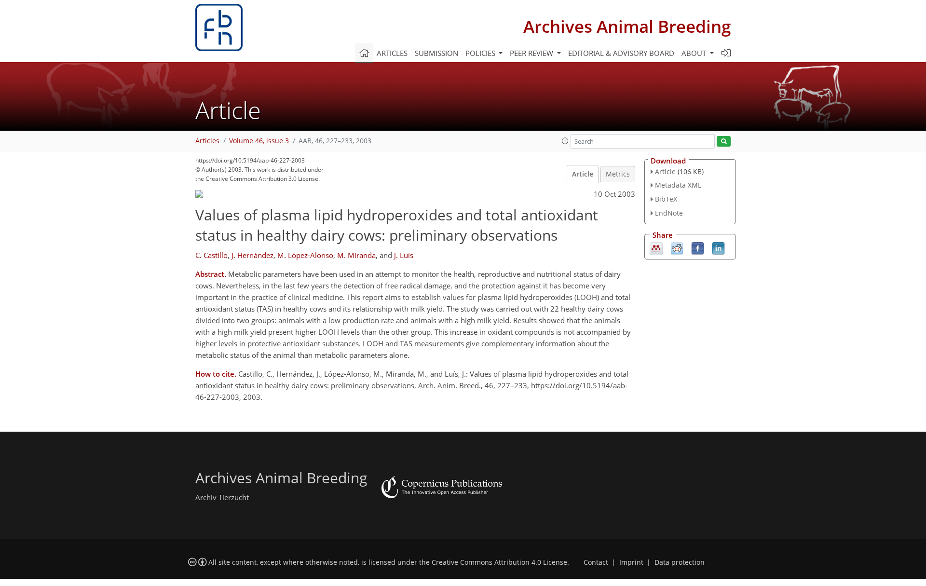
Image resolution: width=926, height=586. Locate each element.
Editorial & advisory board (621, 53)
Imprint (631, 562)
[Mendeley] (656, 247)
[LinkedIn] (718, 247)
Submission (436, 53)
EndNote (669, 213)
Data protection (679, 562)
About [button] (694, 53)
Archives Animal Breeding (627, 26)
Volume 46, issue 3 (259, 140)
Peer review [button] (532, 53)
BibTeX (666, 199)
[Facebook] (697, 247)
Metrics (618, 174)
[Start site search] (724, 141)
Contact (596, 562)
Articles (392, 53)
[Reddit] (676, 247)
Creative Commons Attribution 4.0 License (499, 562)
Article (582, 174)
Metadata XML (678, 185)
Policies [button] (481, 53)
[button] (565, 140)
